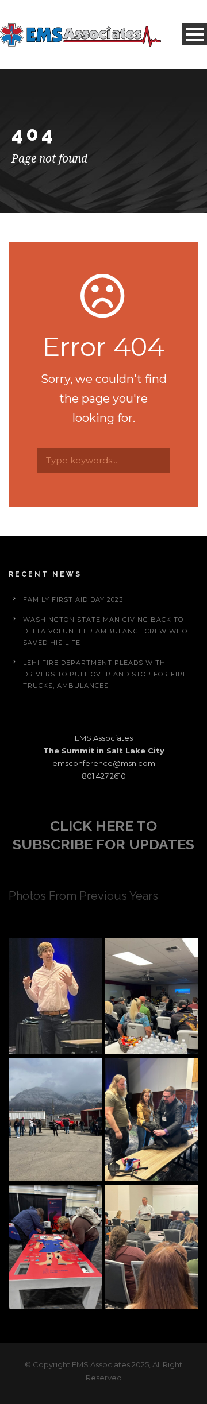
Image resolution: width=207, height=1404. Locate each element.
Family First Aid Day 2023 (73, 599)
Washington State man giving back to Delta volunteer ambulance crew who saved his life (105, 631)
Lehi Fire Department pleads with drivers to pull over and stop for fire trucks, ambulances (105, 674)
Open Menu (194, 34)
